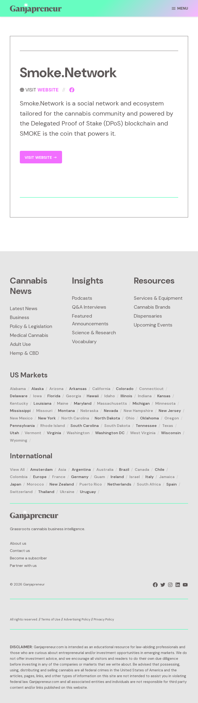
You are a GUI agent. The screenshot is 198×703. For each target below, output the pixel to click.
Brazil (124, 469)
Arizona (56, 388)
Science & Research (94, 332)
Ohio (130, 418)
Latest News (23, 308)
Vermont (33, 432)
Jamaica (167, 476)
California (101, 388)
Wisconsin (171, 432)
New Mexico (21, 418)
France (58, 476)
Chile (159, 469)
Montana (66, 410)
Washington (78, 432)
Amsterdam (41, 469)
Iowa (37, 395)
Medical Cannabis (29, 335)
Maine (62, 403)
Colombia (19, 476)
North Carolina (75, 418)
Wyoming (18, 440)
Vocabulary (84, 341)
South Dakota (117, 425)
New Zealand (62, 484)
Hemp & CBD (24, 353)
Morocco (35, 484)
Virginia (54, 432)
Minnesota (165, 403)
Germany (79, 476)
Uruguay (88, 491)
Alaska (37, 388)
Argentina (81, 469)
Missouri (44, 410)
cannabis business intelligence (57, 528)
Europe (40, 476)
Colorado (125, 388)
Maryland (83, 403)
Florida (53, 395)
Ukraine (67, 491)
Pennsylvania (22, 425)
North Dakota (107, 418)
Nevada (111, 410)
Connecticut (151, 388)
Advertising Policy (77, 619)
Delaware (19, 395)
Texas (167, 425)
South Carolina (85, 425)
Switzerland (21, 491)
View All (17, 469)
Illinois (126, 395)
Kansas (163, 395)
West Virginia (143, 432)
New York (47, 418)
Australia (104, 469)
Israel (134, 476)
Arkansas (78, 388)
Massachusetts (112, 403)
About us (18, 543)
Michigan (141, 403)
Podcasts (82, 298)
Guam (99, 476)
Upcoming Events (153, 325)
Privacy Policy (104, 619)
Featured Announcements (90, 320)
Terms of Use (50, 619)
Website (48, 90)
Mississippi (20, 410)
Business (19, 317)
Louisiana (42, 403)
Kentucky (19, 403)
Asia (62, 469)
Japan (15, 484)
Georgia (73, 395)
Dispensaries (148, 316)
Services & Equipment (158, 298)
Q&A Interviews (89, 307)
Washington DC (110, 432)
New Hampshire (138, 410)
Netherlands (119, 484)
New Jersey (170, 410)
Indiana (145, 395)
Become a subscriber (28, 558)
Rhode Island (52, 425)
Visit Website (39, 157)
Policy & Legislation (31, 326)
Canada (142, 469)
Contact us (20, 550)
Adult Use (20, 344)
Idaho (109, 395)
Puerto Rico (90, 484)
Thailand (46, 491)
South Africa (149, 484)
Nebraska (89, 410)
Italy (149, 476)
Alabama (18, 388)
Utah (14, 432)
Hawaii (93, 395)
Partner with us (23, 565)
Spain (171, 484)
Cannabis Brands (152, 307)
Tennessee (146, 425)
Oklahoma (149, 418)
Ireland (117, 476)
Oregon (171, 418)
